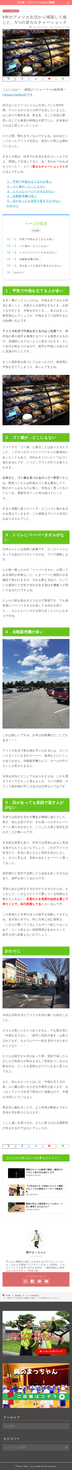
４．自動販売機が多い (22, 196)
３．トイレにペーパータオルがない (31, 191)
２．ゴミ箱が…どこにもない (26, 186)
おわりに (13, 205)
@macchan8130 (15, 94)
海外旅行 (18, 1295)
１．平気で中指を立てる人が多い (29, 181)
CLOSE (36, 231)
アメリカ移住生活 (11, 11)
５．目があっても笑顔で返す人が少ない (34, 201)
